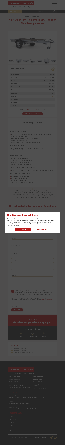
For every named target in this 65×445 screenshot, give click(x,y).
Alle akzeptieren (23, 229)
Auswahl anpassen (41, 229)
